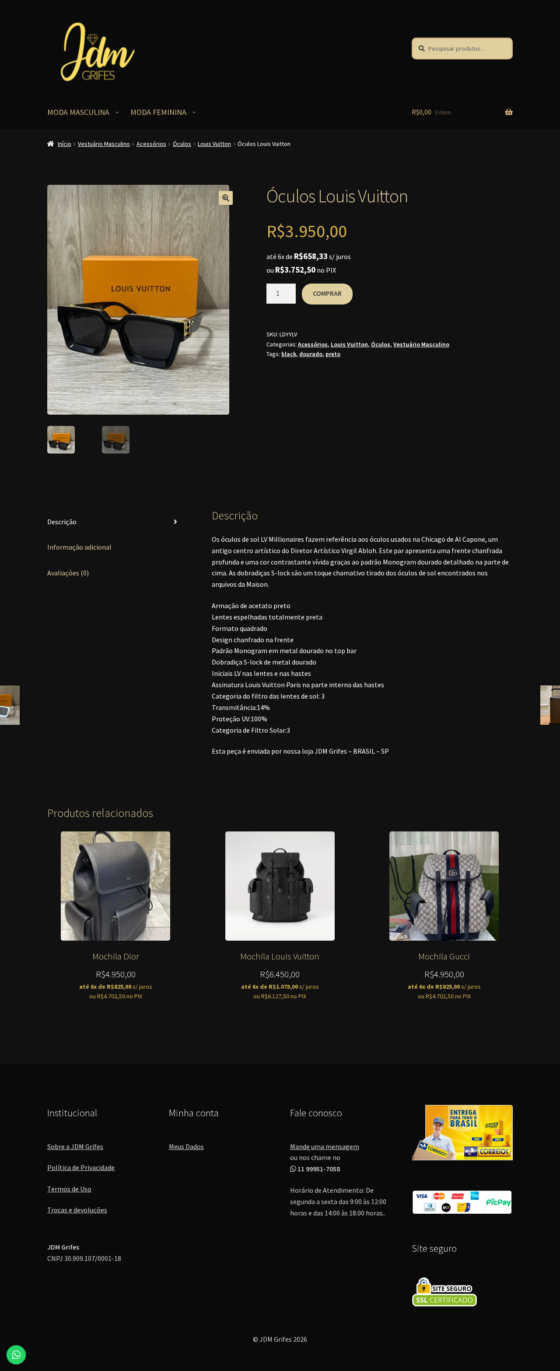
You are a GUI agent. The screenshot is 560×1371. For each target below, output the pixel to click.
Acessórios (151, 144)
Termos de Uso (69, 1188)
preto (333, 354)
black (288, 354)
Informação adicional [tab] (79, 547)
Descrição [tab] (62, 521)
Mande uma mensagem (324, 1146)
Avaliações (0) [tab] (68, 572)
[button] (226, 198)
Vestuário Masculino (104, 144)
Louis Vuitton (214, 144)
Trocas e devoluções (77, 1209)
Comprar (327, 293)
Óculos (182, 144)
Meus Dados (186, 1146)
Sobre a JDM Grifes (75, 1146)
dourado (310, 354)
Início (64, 144)
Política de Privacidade (81, 1167)
